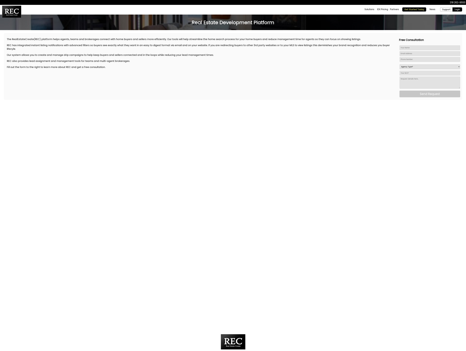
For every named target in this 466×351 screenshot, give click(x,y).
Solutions (369, 9)
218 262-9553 (457, 2)
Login (457, 9)
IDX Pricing (382, 9)
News (432, 9)
